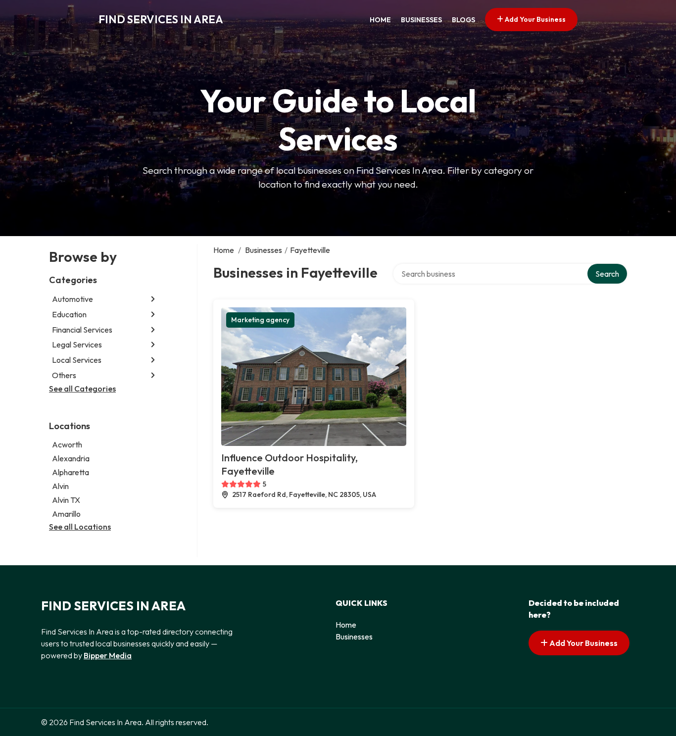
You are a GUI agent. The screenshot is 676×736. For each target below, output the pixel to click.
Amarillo (66, 514)
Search (607, 274)
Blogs (463, 19)
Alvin (60, 486)
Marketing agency (260, 319)
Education (69, 314)
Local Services (76, 360)
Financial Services (82, 330)
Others (64, 375)
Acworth (67, 444)
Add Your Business (534, 19)
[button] (153, 299)
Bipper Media (108, 655)
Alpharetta (70, 472)
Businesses (421, 19)
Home (380, 19)
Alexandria (71, 458)
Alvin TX (66, 500)
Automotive (72, 299)
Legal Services (77, 344)
